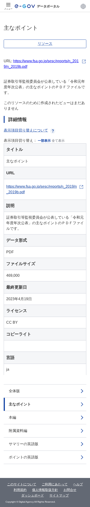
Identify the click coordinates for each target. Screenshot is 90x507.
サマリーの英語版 (23, 444)
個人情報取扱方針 (45, 490)
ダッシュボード (32, 495)
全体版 (14, 391)
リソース (45, 44)
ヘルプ (78, 484)
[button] (83, 6)
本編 (12, 417)
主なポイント (20, 404)
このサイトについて (21, 484)
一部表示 (44, 140)
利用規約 (20, 490)
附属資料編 (18, 431)
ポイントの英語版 (23, 457)
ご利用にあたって (55, 484)
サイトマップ (59, 495)
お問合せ (69, 490)
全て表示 (58, 140)
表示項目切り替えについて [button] (26, 130)
